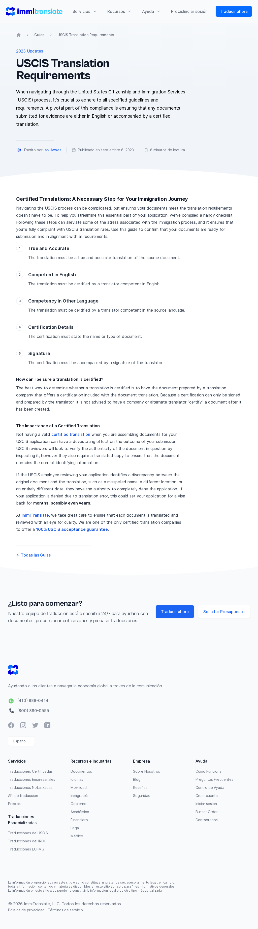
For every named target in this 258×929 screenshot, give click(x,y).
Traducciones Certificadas (30, 771)
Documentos (81, 771)
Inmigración (80, 795)
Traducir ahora (234, 11)
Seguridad (141, 795)
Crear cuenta (207, 795)
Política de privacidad (27, 910)
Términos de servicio (65, 910)
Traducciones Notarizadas (30, 787)
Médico (77, 836)
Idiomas (77, 779)
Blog (137, 779)
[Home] (18, 34)
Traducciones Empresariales (31, 779)
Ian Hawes (52, 150)
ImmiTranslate (35, 515)
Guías (39, 35)
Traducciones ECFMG (26, 849)
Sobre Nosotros (146, 771)
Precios (178, 11)
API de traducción (23, 795)
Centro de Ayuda (210, 787)
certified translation (70, 434)
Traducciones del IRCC (27, 841)
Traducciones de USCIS (28, 833)
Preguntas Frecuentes (214, 779)
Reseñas (140, 787)
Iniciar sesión (195, 11)
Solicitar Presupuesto (224, 611)
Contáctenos (207, 820)
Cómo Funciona (208, 771)
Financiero (79, 820)
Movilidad (79, 787)
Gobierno (78, 803)
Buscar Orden (207, 812)
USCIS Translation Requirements (85, 35)
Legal (75, 828)
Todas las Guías (33, 555)
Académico (80, 812)
